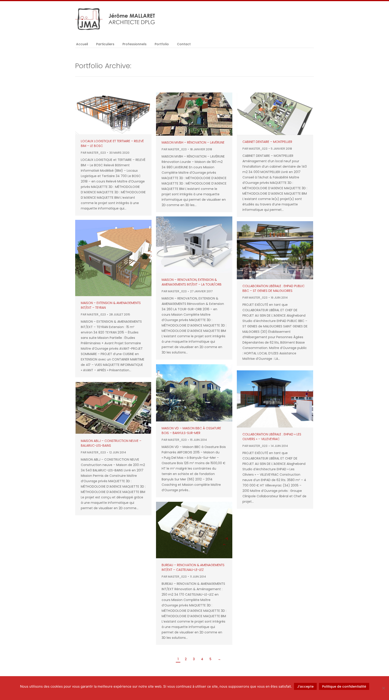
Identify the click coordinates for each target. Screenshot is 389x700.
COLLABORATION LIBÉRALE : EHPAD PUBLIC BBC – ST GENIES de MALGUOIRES (273, 288)
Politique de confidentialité (344, 686)
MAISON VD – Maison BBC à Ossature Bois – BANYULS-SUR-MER (191, 430)
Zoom (107, 113)
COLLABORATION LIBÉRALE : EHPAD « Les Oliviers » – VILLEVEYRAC (271, 436)
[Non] (383, 688)
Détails (119, 113)
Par (93, 153)
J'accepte (305, 686)
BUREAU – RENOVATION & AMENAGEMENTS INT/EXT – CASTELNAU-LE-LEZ (193, 567)
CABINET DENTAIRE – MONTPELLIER (267, 142)
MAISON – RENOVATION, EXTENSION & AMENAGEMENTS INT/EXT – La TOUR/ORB (192, 282)
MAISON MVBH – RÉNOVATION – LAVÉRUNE (193, 142)
